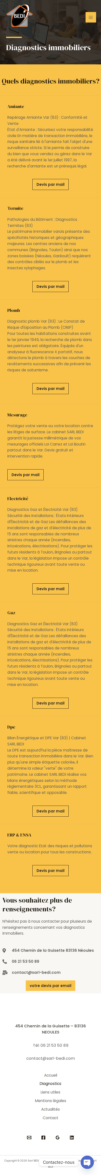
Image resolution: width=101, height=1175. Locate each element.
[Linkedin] (72, 1137)
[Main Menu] (91, 17)
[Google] (57, 1137)
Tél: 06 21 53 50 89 (50, 1045)
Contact (50, 1117)
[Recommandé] (29, 1137)
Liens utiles (50, 1092)
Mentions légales (50, 1100)
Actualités (50, 1109)
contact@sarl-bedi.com (50, 1058)
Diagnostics (50, 1083)
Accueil (50, 1075)
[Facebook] (43, 1137)
